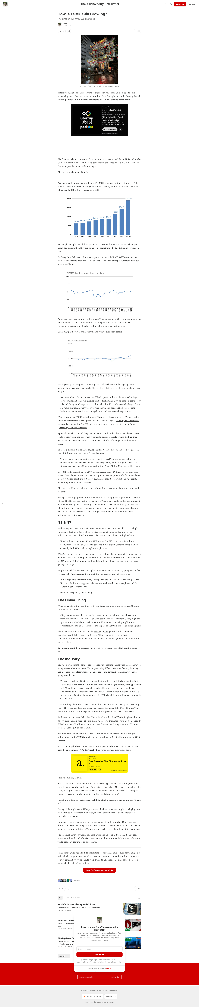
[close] (121, 917)
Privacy (95, 990)
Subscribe (180, 4)
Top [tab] (60, 898)
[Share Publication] (170, 4)
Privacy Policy (116, 962)
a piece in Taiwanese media (93, 528)
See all (62, 956)
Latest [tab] (66, 898)
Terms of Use (110, 960)
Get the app (111, 996)
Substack (88, 1002)
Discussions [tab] (75, 898)
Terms (101, 990)
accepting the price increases (73, 427)
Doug (63, 257)
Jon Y (65, 23)
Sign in (192, 4)
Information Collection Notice (99, 962)
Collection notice (111, 990)
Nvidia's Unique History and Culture (76, 904)
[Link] (54, 522)
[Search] (165, 4)
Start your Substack (93, 996)
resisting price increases (127, 420)
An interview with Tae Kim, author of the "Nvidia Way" (79, 907)
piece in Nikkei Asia (77, 450)
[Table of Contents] (2, 503)
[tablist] (69, 898)
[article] (99, 909)
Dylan (97, 631)
